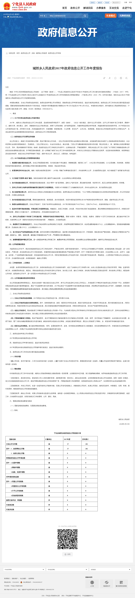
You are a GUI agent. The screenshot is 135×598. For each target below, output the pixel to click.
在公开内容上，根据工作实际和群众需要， (25, 141)
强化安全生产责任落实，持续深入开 (107, 232)
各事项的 (67, 170)
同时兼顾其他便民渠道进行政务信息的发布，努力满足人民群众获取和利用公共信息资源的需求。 (44, 289)
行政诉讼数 (10, 509)
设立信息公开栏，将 (55, 283)
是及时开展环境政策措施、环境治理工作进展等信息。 (31, 209)
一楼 (43, 283)
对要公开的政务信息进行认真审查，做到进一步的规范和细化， (54, 393)
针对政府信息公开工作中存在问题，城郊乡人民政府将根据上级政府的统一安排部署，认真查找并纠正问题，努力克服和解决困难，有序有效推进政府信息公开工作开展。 (69, 373)
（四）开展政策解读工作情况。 (21, 318)
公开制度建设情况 (18, 244)
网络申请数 (16, 467)
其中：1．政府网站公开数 (15, 449)
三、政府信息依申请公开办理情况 (21, 333)
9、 (11, 209)
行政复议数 (10, 505)
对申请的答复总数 (12, 477)
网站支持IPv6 (116, 2)
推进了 (114, 170)
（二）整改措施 (15, 369)
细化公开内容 (25, 393)
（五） (10, 263)
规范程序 (16, 393)
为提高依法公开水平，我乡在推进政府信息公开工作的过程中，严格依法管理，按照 (39, 249)
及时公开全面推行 (19, 216)
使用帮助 (31, 578)
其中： (8, 481)
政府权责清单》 (46, 170)
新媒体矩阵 (88, 577)
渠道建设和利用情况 (21, 283)
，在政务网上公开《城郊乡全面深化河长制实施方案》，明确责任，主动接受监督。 (38, 220)
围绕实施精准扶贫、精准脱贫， (44, 200)
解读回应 (88, 8)
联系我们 (7, 578)
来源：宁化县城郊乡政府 (16, 78)
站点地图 (23, 578)
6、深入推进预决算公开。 (19, 192)
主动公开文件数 (11, 444)
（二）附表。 (14, 410)
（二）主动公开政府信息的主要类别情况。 (25, 303)
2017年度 (67, 439)
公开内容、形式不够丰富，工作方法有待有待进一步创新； (33, 361)
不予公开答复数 (17, 491)
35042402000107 (37, 582)
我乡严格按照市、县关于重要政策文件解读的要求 (49, 318)
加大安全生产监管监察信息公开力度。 (26, 232)
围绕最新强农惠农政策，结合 (39, 183)
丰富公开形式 (25, 386)
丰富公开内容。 (52, 141)
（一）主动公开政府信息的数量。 (21, 298)
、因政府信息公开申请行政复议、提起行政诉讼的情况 (30, 343)
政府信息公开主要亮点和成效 (24, 136)
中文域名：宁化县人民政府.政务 (13, 586)
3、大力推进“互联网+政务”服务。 (22, 178)
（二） (12, 136)
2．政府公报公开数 (17, 453)
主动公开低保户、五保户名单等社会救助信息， (46, 204)
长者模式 (110, 15)
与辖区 (57, 187)
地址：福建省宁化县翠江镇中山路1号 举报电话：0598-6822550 (36, 589)
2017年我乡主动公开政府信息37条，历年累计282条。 (52, 298)
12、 (11, 232)
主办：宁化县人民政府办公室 (51, 595)
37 (68, 444)
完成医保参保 (92, 224)
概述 (14, 113)
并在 (93, 286)
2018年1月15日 (124, 424)
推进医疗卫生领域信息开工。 (23, 224)
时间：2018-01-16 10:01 (35, 78)
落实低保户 (73, 204)
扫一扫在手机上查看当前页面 (67, 526)
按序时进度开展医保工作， (74, 224)
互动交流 (114, 8)
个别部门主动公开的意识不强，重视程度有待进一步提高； (78, 361)
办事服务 (101, 8)
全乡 (86, 224)
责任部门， (75, 170)
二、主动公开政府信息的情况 (20, 293)
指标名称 (12, 439)
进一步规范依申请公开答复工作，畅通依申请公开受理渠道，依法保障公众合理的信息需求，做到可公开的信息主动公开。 (76, 239)
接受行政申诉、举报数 (14, 500)
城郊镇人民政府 (41, 53)
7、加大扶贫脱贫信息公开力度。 (21, 200)
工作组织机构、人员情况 (21, 263)
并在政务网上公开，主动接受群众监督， (93, 170)
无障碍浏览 (124, 15)
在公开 (12, 283)
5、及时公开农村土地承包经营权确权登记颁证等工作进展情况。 (32, 187)
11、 (11, 224)
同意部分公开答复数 (19, 486)
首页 (64, 8)
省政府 (100, 2)
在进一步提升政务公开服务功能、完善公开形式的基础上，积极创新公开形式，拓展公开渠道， (65, 386)
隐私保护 (15, 578)
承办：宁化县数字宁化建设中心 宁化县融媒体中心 (77, 595)
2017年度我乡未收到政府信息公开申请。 (24, 338)
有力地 (109, 170)
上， (30, 283)
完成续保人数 (16, 227)
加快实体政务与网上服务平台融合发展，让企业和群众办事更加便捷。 (58, 178)
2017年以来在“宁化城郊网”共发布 (66, 286)
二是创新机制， (15, 386)
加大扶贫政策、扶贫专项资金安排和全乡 (69, 200)
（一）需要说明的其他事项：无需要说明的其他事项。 (29, 406)
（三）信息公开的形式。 (18, 310)
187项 (56, 170)
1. (11, 481)
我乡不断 (43, 141)
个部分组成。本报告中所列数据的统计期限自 (48, 106)
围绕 (67, 216)
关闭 (68, 554)
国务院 (93, 2)
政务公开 (75, 8)
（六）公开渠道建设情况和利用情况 (22, 278)
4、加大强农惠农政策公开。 (19, 183)
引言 (7, 87)
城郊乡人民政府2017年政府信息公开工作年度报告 (67, 68)
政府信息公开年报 (54, 53)
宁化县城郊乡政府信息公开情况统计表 (67, 433)
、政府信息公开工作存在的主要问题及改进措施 (27, 352)
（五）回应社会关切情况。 (19, 326)
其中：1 (9, 463)
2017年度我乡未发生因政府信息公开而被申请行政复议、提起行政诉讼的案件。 (37, 347)
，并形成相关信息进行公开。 (50, 212)
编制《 (33, 170)
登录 (130, 2)
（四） (10, 244)
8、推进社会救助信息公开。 (19, 204)
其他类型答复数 (17, 495)
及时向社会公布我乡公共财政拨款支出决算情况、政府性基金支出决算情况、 (55, 192)
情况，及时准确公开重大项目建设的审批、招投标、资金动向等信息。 (42, 166)
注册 (125, 2)
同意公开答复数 (17, 481)
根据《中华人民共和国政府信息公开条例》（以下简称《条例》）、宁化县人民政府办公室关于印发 (45, 92)
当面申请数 (16, 463)
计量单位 (48, 439)
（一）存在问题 (15, 356)
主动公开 (36, 163)
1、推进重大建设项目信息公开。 (21, 163)
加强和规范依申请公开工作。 (23, 239)
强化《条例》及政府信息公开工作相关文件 (44, 147)
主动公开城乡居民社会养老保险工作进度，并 (49, 224)
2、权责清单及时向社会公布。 (20, 170)
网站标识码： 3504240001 (11, 582)
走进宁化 (127, 8)
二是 (56, 361)
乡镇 (33, 53)
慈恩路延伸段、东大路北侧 (48, 163)
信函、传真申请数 (18, 472)
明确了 (61, 170)
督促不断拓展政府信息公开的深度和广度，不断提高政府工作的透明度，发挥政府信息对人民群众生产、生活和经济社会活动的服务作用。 (79, 381)
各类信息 (81, 286)
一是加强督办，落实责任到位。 (21, 378)
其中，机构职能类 (46, 303)
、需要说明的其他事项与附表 (21, 401)
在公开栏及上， (82, 283)
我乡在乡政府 (37, 283)
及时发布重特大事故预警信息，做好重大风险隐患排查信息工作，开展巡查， (67, 232)
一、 (11, 113)
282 (86, 444)
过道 (46, 283)
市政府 (107, 2)
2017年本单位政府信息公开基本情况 (27, 118)
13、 (11, 239)
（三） (12, 158)
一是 (11, 361)
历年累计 (85, 439)
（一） (12, 118)
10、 (11, 216)
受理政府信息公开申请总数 (15, 458)
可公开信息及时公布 (69, 283)
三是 (100, 361)
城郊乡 (38, 170)
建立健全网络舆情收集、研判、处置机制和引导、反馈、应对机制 (52, 326)
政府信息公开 (25, 53)
